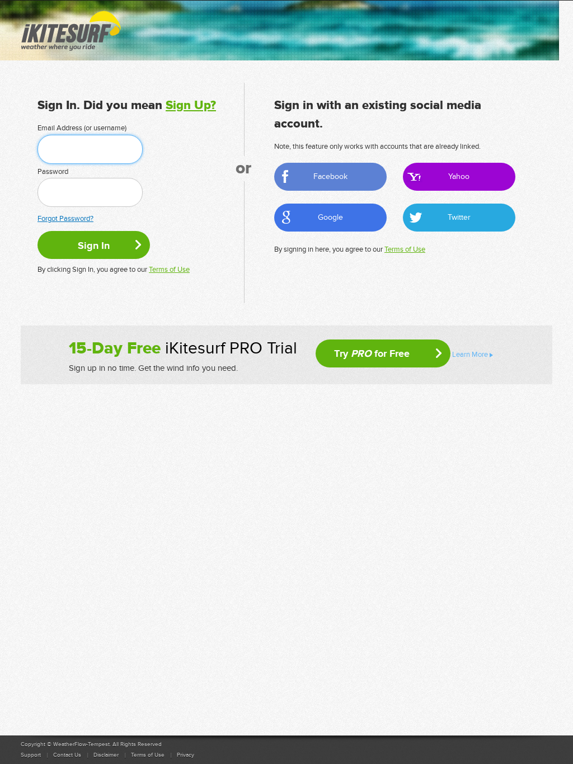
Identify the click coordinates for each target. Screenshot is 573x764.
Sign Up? (191, 105)
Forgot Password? (65, 218)
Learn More (470, 354)
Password (52, 171)
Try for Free (372, 353)
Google (330, 217)
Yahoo (458, 176)
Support (31, 755)
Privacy (185, 755)
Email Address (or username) (81, 128)
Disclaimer (106, 755)
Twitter (459, 217)
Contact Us (67, 755)
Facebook (330, 176)
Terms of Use (169, 269)
